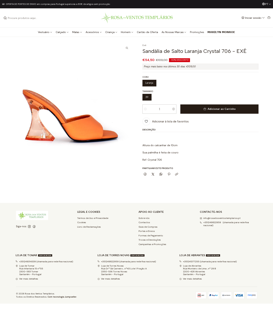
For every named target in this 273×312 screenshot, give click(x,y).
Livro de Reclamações (89, 226)
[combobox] (22, 18)
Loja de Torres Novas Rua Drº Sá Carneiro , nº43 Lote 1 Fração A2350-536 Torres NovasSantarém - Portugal (124, 270)
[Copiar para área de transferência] (176, 174)
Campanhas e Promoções (152, 244)
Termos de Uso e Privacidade (92, 218)
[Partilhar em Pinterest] (169, 174)
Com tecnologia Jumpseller (62, 296)
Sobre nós (144, 218)
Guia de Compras (148, 226)
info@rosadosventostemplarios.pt (221, 218)
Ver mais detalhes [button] (28, 278)
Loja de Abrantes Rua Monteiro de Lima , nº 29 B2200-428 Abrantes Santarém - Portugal (199, 270)
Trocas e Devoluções (150, 239)
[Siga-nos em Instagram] (29, 226)
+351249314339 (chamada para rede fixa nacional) (46, 261)
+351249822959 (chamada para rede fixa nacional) (226, 224)
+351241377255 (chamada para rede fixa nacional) (210, 261)
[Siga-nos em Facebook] (34, 226)
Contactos (144, 222)
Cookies (81, 222)
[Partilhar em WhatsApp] (161, 174)
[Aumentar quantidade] (173, 109)
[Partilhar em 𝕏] (153, 174)
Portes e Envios (147, 231)
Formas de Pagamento (151, 235)
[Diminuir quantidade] (145, 109)
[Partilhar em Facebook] (145, 174)
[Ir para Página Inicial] (136, 18)
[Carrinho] (269, 17)
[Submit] (5, 18)
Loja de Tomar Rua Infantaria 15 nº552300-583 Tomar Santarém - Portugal (31, 270)
